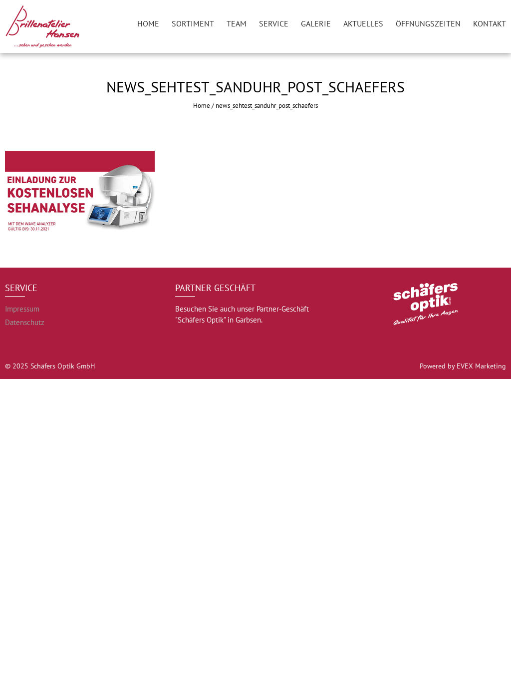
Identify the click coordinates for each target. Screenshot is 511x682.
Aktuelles (363, 23)
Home (148, 23)
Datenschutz (24, 322)
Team (237, 23)
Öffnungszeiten (428, 23)
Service (273, 23)
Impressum (22, 309)
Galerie (316, 23)
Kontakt (489, 23)
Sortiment (193, 23)
